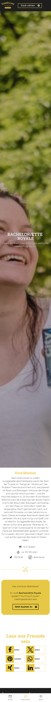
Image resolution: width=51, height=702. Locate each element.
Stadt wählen (28, 5)
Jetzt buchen (25, 699)
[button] (15, 650)
